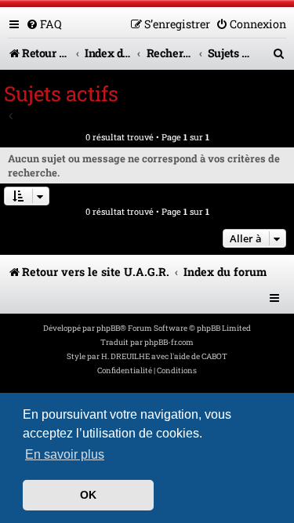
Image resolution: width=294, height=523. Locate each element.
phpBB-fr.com (169, 342)
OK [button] (88, 494)
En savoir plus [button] (64, 454)
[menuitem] (44, 24)
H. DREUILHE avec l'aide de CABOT (164, 356)
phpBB (108, 328)
